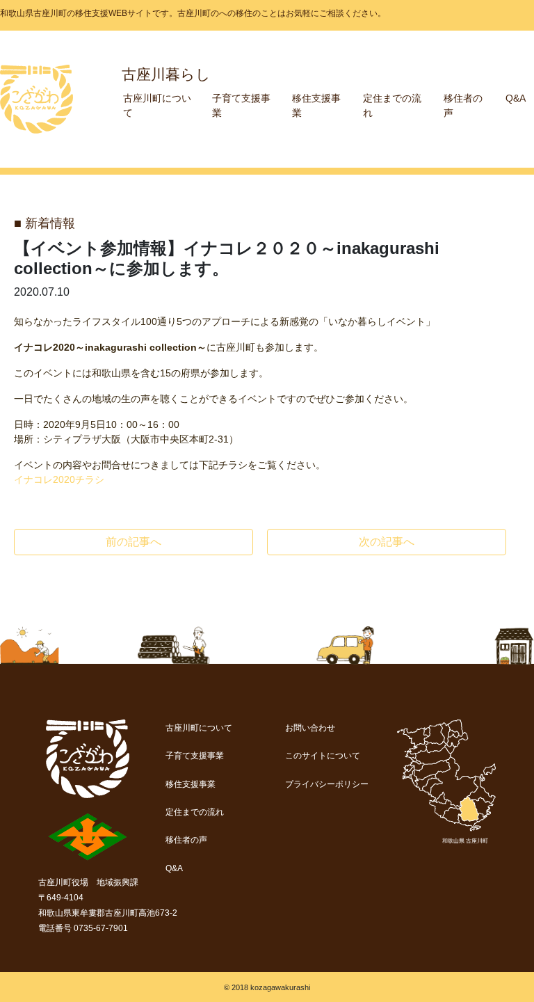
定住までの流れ (194, 812)
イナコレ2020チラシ (59, 479)
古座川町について (198, 728)
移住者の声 (186, 840)
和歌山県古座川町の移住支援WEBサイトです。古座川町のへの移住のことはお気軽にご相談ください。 (193, 13)
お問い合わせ (310, 728)
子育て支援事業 (194, 756)
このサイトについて (322, 756)
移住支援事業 (190, 784)
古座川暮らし (166, 74)
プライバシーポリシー (327, 784)
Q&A (515, 98)
